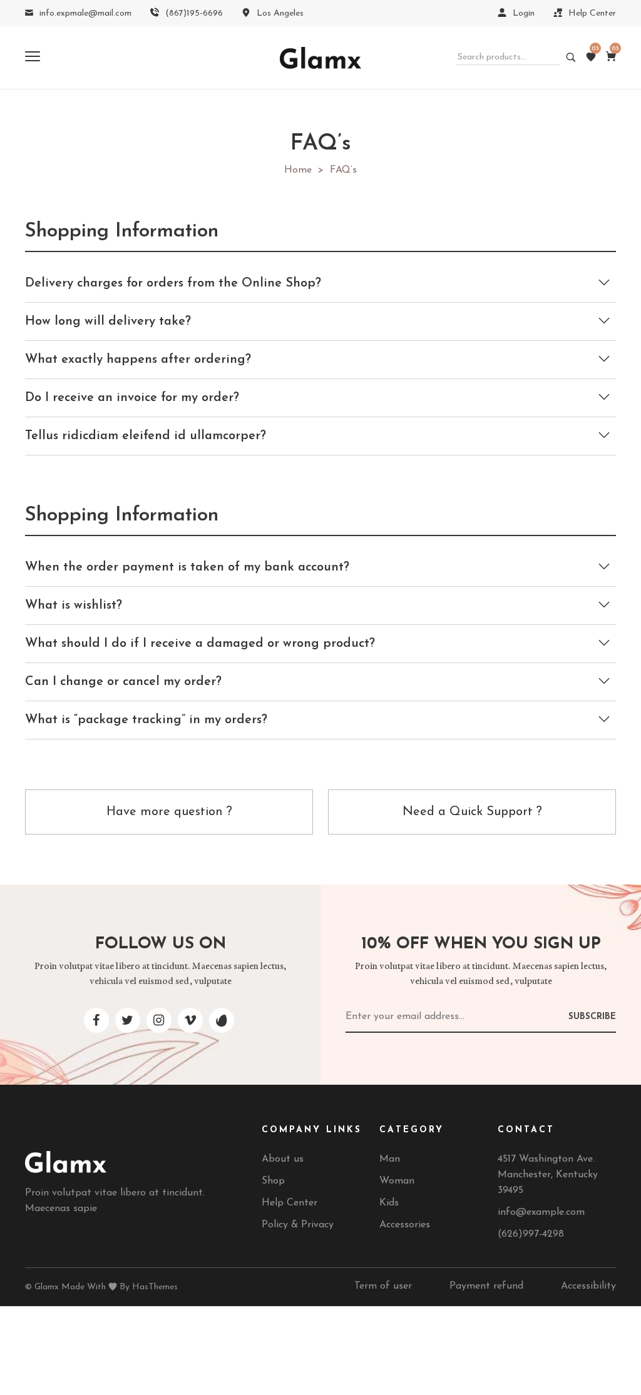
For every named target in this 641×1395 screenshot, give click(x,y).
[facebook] (96, 1020)
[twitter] (127, 1020)
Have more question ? (169, 812)
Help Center (289, 1203)
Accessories (404, 1225)
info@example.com (541, 1212)
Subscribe (592, 1017)
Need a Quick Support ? (472, 812)
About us (283, 1159)
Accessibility (588, 1286)
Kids (389, 1203)
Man (389, 1159)
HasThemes (155, 1287)
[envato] (221, 1020)
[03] (591, 57)
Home (298, 170)
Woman (396, 1181)
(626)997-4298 (531, 1234)
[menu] (32, 57)
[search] (568, 58)
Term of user (383, 1286)
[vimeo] (190, 1020)
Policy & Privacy (298, 1225)
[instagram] (159, 1020)
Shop (273, 1181)
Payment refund (486, 1286)
